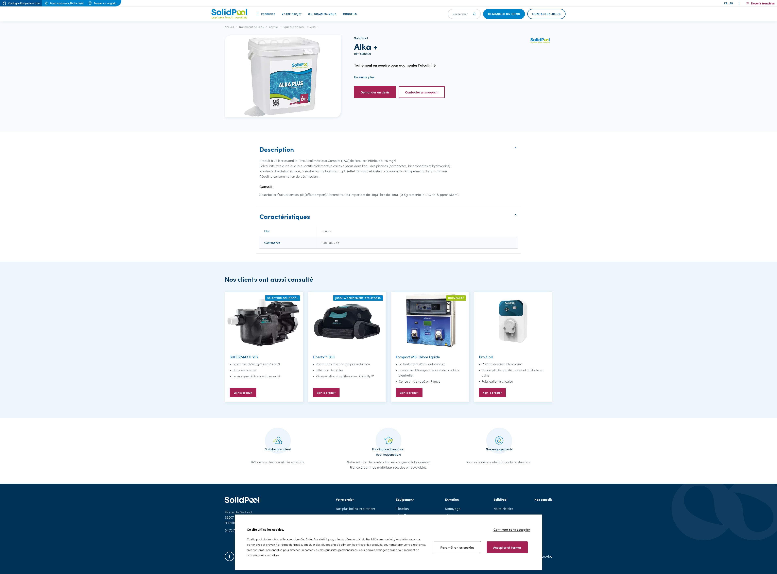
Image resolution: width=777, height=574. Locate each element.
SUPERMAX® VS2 (244, 356)
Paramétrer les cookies (457, 547)
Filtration (402, 508)
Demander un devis (375, 92)
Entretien (452, 499)
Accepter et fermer (507, 547)
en (731, 3)
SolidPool (500, 499)
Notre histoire (503, 508)
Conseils (350, 14)
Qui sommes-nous (322, 14)
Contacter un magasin (421, 92)
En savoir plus (364, 77)
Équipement (405, 499)
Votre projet (292, 14)
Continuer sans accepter (512, 529)
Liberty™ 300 (324, 356)
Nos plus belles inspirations (356, 508)
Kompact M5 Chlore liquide (418, 356)
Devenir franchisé (763, 3)
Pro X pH (486, 356)
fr (726, 3)
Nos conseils (543, 499)
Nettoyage (452, 508)
